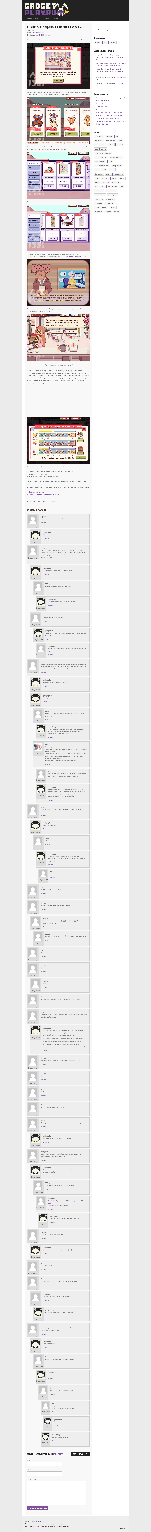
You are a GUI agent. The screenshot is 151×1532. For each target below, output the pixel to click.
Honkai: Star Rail (101, 157)
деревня (105, 178)
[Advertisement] (58, 400)
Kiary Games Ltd (116, 157)
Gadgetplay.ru (39, 1521)
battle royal (99, 136)
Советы (46, 18)
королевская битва (102, 182)
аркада (111, 170)
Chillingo (109, 136)
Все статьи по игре (36, 492)
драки (114, 178)
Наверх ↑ (123, 1528)
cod (117, 136)
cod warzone (110, 141)
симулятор (52, 501)
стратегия (98, 203)
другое (121, 178)
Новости (38, 18)
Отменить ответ (80, 1454)
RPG (104, 170)
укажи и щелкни (101, 207)
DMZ (120, 141)
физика (112, 207)
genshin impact (100, 149)
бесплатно (99, 174)
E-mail (29, 1470)
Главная (29, 18)
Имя (28, 1460)
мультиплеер (99, 186)
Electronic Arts (100, 145)
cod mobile (99, 141)
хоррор (108, 212)
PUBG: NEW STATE (102, 166)
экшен (116, 212)
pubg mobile (116, 166)
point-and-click (100, 161)
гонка (97, 178)
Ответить (43, 523)
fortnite (110, 145)
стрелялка (109, 203)
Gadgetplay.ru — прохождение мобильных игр (49, 9)
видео (108, 174)
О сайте (55, 18)
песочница (99, 191)
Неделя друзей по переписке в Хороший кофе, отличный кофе (110, 57)
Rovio (97, 170)
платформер (111, 191)
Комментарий (32, 1479)
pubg (110, 161)
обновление (112, 186)
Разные (47, 35)
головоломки (118, 174)
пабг (121, 186)
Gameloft (120, 145)
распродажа (112, 195)
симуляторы (110, 199)
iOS (42, 35)
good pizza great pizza (40, 501)
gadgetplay (58, 1454)
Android (38, 35)
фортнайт (98, 212)
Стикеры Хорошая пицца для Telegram (44, 494)
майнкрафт (116, 182)
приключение (100, 195)
